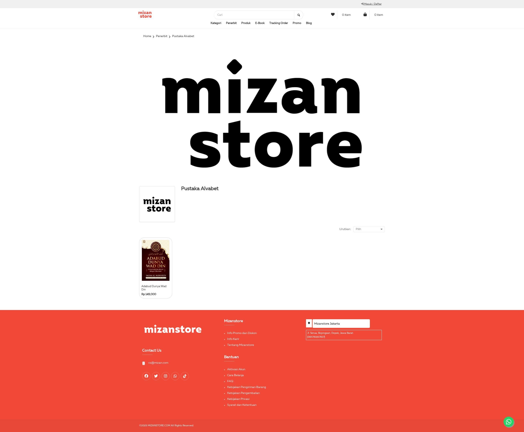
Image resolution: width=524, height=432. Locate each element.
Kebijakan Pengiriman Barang (246, 387)
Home (147, 36)
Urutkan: (345, 229)
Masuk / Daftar (373, 4)
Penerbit (161, 36)
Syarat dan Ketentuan (241, 405)
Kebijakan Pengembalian (243, 393)
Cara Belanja (235, 375)
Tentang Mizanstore (240, 345)
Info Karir (233, 339)
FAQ (230, 381)
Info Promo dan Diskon (242, 333)
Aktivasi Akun (236, 369)
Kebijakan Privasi (238, 399)
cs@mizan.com (158, 362)
